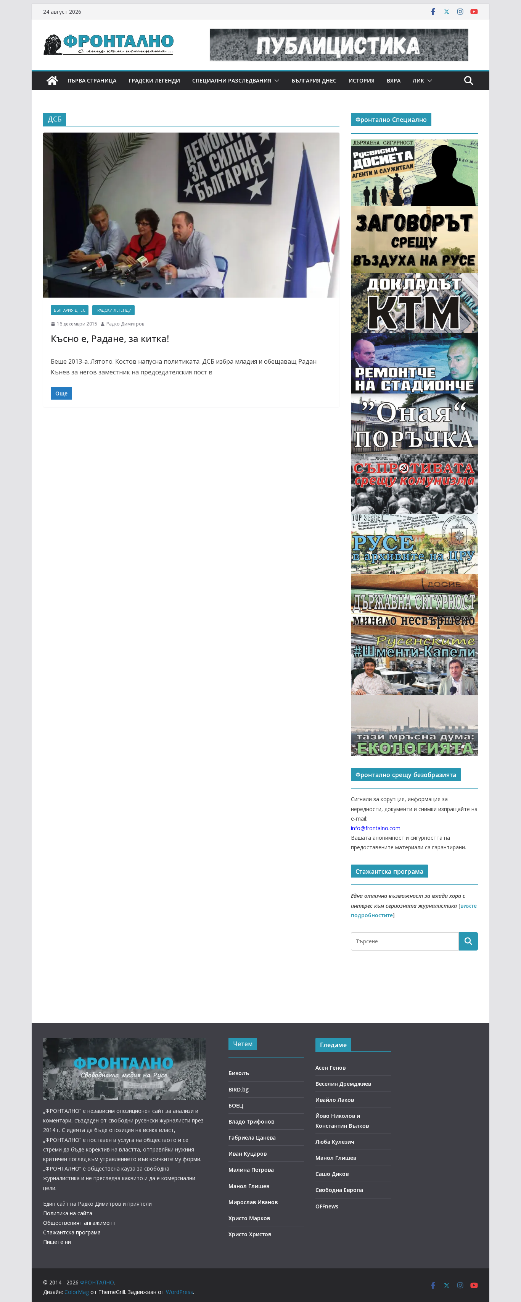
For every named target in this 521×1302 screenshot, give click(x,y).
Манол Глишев (248, 1186)
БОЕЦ (235, 1105)
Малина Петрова (251, 1169)
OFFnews (326, 1206)
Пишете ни (57, 1241)
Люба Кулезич (334, 1141)
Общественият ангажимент (79, 1222)
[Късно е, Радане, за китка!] (191, 215)
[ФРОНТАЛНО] (52, 80)
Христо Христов (249, 1234)
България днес (314, 80)
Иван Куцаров (247, 1153)
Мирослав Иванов (253, 1202)
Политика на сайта (67, 1213)
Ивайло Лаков (334, 1099)
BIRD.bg (238, 1089)
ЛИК (418, 80)
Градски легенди (154, 80)
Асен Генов (330, 1067)
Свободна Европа (339, 1190)
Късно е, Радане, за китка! (110, 338)
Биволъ (238, 1073)
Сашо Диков (332, 1173)
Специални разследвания (231, 80)
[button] (275, 80)
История (362, 80)
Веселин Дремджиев (343, 1083)
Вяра (393, 80)
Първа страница (92, 80)
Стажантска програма (72, 1232)
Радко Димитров (125, 324)
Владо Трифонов (251, 1121)
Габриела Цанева (252, 1137)
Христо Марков (249, 1218)
